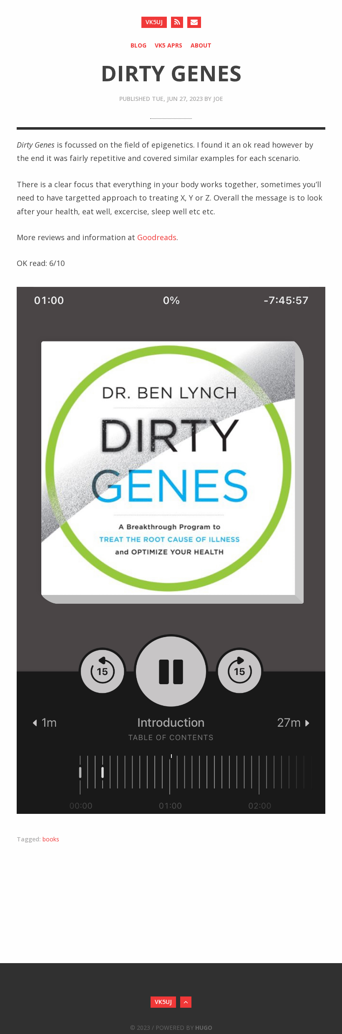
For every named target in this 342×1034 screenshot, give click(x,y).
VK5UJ (154, 22)
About (201, 45)
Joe (218, 99)
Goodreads (156, 237)
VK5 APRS (168, 45)
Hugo (203, 1027)
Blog (138, 45)
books (51, 839)
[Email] (194, 22)
